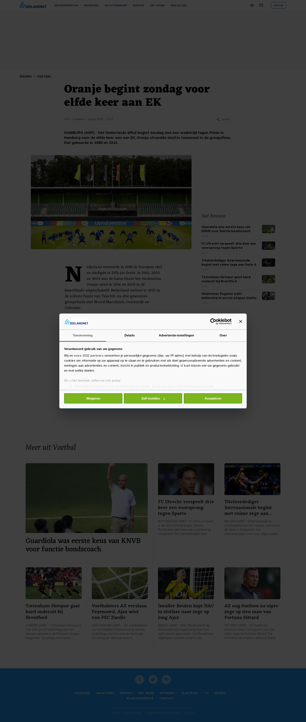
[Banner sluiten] (240, 321)
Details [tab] (129, 335)
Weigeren (93, 398)
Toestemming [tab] (83, 335)
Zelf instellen (150, 398)
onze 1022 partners (88, 355)
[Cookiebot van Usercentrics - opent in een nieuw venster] (213, 321)
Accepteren (213, 398)
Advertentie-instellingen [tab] (176, 335)
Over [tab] (223, 335)
